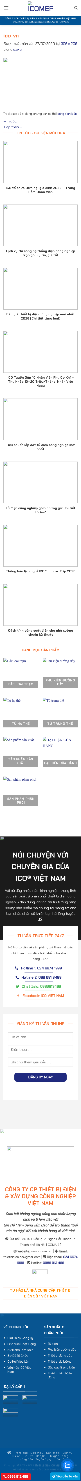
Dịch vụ (68, 1453)
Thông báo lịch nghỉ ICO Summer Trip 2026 (40, 571)
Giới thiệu (36, 1453)
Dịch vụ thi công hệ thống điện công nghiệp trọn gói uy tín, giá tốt (40, 253)
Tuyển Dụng (44, 1459)
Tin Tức (28, 1456)
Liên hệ (59, 1459)
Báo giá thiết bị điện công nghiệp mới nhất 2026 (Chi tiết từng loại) (40, 316)
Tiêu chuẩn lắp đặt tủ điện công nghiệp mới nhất (40, 447)
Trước (10, 121)
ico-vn (18, 49)
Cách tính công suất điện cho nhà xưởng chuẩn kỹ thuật (40, 632)
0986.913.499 (17, 1476)
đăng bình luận (67, 114)
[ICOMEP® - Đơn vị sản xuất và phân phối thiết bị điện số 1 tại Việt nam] (40, 8)
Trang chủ (20, 1453)
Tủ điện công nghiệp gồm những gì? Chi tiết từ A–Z (40, 510)
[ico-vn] (37, 80)
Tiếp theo (12, 127)
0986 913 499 (53, 1263)
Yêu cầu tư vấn (66, 1476)
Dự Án (16, 1456)
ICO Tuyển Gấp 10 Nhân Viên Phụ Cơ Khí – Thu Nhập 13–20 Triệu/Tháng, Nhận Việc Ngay (40, 381)
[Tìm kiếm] (76, 8)
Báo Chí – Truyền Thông (52, 1456)
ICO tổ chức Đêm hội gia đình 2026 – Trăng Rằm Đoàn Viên (40, 190)
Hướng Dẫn (25, 1459)
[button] (6, 7)
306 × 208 (69, 43)
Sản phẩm (53, 1453)
